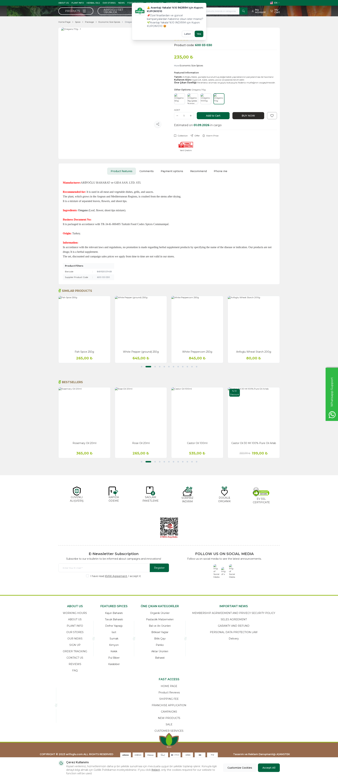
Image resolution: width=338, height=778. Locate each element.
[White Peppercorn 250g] (197, 322)
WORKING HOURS (75, 613)
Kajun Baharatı (114, 613)
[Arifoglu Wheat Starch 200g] (254, 322)
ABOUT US (63, 3)
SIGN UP (75, 645)
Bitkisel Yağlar (159, 632)
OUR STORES (109, 3)
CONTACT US (75, 657)
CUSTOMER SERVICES (169, 730)
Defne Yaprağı (114, 625)
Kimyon (114, 645)
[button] (141, 366)
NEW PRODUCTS (169, 718)
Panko (160, 645)
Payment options (172, 171)
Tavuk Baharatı (114, 619)
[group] (112, 79)
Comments (146, 171)
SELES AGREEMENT (234, 619)
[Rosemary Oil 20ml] (84, 413)
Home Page (64, 22)
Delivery (234, 638)
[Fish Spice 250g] (84, 322)
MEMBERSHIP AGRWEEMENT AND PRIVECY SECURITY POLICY (233, 613)
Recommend (198, 171)
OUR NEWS (75, 638)
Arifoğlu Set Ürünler (113, 11)
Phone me (220, 171)
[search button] (243, 11)
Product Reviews (169, 692)
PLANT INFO (78, 3)
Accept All (268, 767)
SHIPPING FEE (169, 698)
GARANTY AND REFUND (233, 625)
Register (159, 567)
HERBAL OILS (93, 3)
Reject (156, 769)
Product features (121, 171)
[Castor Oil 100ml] (197, 413)
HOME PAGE (169, 686)
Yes (199, 33)
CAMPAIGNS (169, 711)
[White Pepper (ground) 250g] (141, 322)
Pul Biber (114, 657)
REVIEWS (75, 664)
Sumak (114, 638)
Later (187, 33)
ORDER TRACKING (75, 651)
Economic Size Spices (109, 22)
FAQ (75, 670)
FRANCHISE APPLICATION (169, 705)
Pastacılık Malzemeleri (160, 619)
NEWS (121, 3)
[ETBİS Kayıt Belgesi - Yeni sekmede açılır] (169, 528)
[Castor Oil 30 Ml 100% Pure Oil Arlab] (254, 413)
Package (89, 22)
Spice (77, 22)
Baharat (160, 657)
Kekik (114, 651)
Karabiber (114, 664)
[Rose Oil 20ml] (141, 413)
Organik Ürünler (160, 613)
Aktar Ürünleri (159, 651)
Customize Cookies (239, 767)
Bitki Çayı (160, 638)
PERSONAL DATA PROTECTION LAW (234, 632)
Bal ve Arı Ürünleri (160, 625)
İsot (114, 632)
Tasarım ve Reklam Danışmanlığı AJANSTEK (261, 754)
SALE (169, 724)
